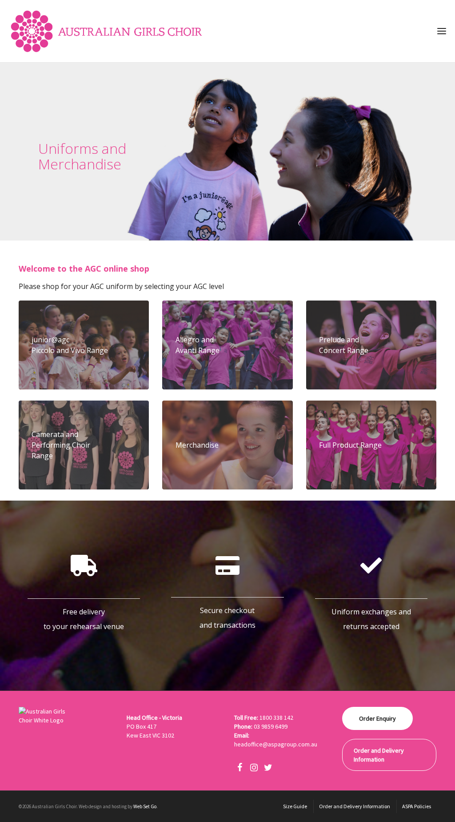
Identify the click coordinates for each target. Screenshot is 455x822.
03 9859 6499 (270, 726)
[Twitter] (268, 768)
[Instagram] (253, 768)
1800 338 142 (276, 718)
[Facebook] (239, 768)
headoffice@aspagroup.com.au (275, 744)
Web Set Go (144, 806)
